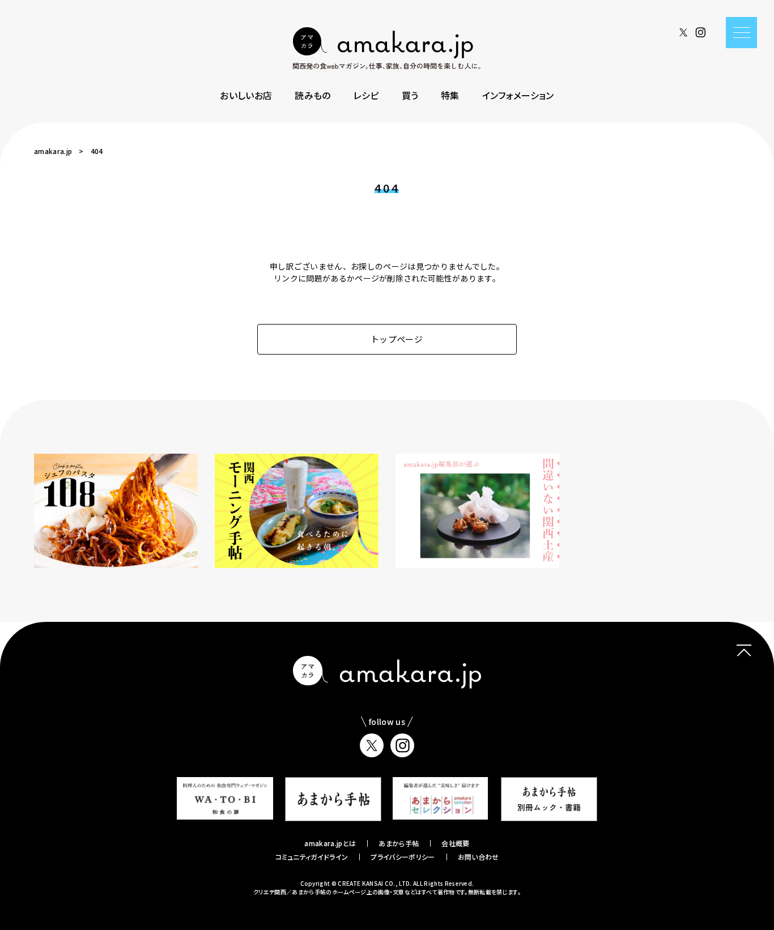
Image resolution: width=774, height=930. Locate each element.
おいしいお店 (246, 95)
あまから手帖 (399, 843)
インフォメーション (518, 95)
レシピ (366, 95)
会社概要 (455, 843)
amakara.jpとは (330, 843)
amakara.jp (53, 151)
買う (410, 95)
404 (97, 151)
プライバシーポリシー (403, 856)
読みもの (312, 95)
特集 (450, 95)
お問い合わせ (478, 856)
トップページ (397, 339)
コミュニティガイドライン (311, 856)
